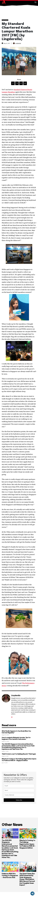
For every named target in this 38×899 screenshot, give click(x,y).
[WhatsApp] (25, 83)
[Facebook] (13, 83)
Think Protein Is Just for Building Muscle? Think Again (19, 754)
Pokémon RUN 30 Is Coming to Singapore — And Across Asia (10, 875)
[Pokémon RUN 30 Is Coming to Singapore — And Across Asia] (10, 867)
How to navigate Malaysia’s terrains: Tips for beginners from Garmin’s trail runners (16, 738)
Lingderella (18, 43)
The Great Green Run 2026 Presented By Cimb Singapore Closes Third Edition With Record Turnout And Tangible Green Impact (27, 879)
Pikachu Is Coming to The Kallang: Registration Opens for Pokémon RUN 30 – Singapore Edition (19, 759)
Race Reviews (5, 20)
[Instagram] (11, 716)
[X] (17, 83)
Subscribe (19, 800)
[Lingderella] (14, 43)
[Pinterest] (21, 83)
